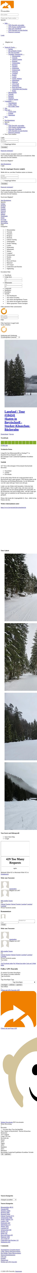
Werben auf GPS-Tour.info (9, 1262)
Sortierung (14, 335)
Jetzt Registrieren (6, 164)
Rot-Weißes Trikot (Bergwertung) (11, 1253)
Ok (2, 1154)
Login (2, 35)
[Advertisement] (18, 528)
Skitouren (15, 71)
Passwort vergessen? (7, 150)
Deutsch (3, 205)
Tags (12, 979)
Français (3, 211)
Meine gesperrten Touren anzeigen (17, 303)
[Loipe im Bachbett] (18, 588)
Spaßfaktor (8, 290)
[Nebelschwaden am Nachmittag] (18, 796)
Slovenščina (4, 223)
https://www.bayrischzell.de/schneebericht (13, 507)
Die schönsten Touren (14, 51)
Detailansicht (5, 874)
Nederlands (4, 216)
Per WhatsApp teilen (19, 963)
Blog (6, 117)
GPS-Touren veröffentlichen (16, 27)
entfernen (12, 985)
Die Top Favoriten (13, 52)
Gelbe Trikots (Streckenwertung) (10, 1251)
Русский (3, 219)
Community (8, 101)
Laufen (14, 77)
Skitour (9, 251)
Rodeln (14, 75)
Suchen (10, 49)
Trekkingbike (16, 63)
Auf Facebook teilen (7, 963)
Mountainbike (16, 56)
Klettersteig (15, 68)
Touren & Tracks (10, 47)
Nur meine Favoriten (13, 297)
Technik (7, 294)
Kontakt (10, 113)
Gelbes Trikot (12, 104)
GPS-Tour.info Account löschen (18, 30)
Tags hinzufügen (6, 979)
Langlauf (15, 73)
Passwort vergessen (14, 32)
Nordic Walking (17, 78)
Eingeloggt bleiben (10, 144)
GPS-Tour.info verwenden (16, 25)
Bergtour (14, 64)
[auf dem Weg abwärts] (18, 727)
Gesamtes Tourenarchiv (15, 54)
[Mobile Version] (4, 445)
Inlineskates (15, 80)
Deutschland (4, 434)
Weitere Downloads (7, 1122)
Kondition (8, 292)
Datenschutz (4, 1260)
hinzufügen (4, 985)
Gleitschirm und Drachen (19, 89)
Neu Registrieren (10, 120)
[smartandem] (5, 889)
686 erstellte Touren (7, 901)
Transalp (14, 58)
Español (3, 209)
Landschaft (8, 288)
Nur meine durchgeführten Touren (17, 299)
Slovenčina (4, 221)
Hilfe (6, 23)
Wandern (15, 66)
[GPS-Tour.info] (18, 8)
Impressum (11, 115)
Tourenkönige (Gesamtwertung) (10, 1249)
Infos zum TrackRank (14, 28)
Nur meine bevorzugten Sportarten (17, 301)
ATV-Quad (15, 84)
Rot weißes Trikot (13, 106)
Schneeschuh (16, 70)
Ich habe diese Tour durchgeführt (13, 1129)
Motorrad (15, 82)
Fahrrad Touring (17, 59)
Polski (2, 218)
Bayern (11, 434)
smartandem (13, 889)
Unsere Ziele (12, 111)
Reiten (14, 91)
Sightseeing (15, 85)
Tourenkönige (12, 103)
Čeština (3, 204)
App (6, 108)
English (3, 207)
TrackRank (8, 275)
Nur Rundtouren (12, 295)
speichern (19, 985)
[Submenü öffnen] (23, 54)
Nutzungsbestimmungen (8, 1255)
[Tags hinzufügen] (18, 982)
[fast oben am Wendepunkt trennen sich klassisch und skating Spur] (18, 657)
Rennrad (14, 61)
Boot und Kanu (16, 87)
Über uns (7, 110)
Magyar (3, 212)
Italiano (3, 214)
